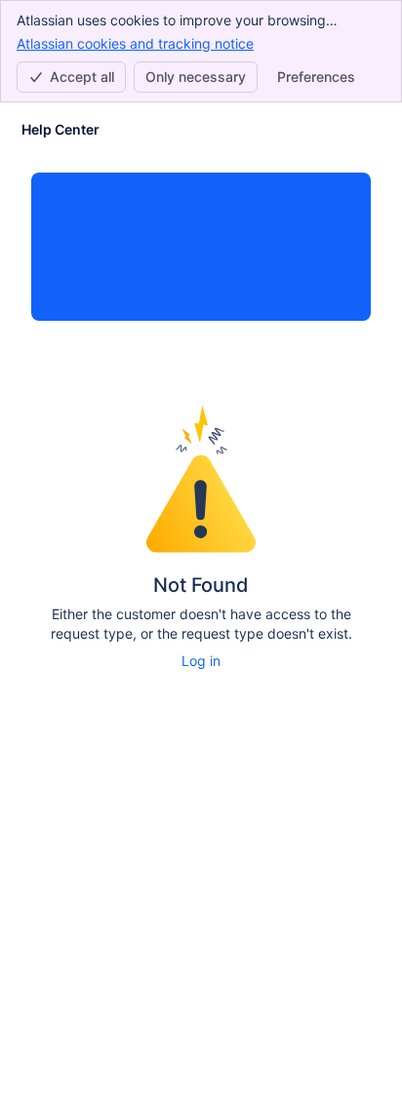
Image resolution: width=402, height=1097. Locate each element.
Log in (201, 660)
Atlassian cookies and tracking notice (135, 43)
